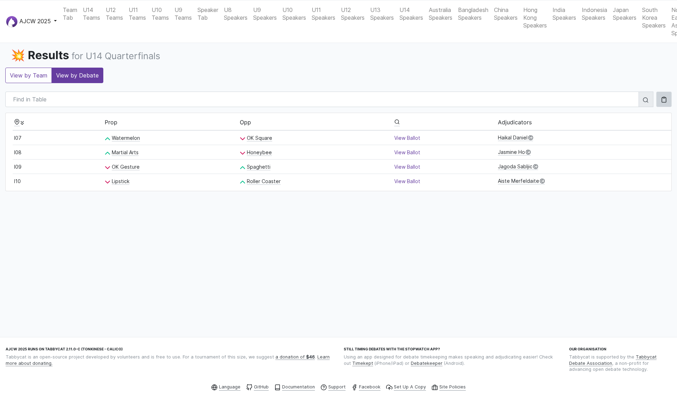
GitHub (261, 386)
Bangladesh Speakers (473, 13)
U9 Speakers (265, 13)
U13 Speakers (382, 13)
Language (229, 386)
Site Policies (452, 386)
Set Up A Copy (410, 386)
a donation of (295, 357)
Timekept (362, 363)
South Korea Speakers (654, 17)
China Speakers (506, 13)
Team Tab (70, 13)
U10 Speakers (294, 13)
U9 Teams (183, 13)
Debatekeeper (427, 363)
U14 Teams (91, 13)
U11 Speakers (323, 13)
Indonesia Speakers (594, 13)
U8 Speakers (236, 13)
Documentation (298, 386)
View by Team (28, 75)
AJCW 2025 (35, 20)
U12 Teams (114, 13)
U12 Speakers (353, 13)
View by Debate (77, 75)
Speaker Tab (207, 13)
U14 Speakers (411, 13)
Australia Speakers (440, 13)
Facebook (369, 386)
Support (337, 386)
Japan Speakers (624, 13)
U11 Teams (137, 13)
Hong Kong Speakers (535, 17)
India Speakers (564, 13)
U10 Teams (160, 13)
